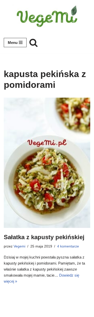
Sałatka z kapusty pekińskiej (44, 237)
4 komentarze (68, 246)
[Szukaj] (33, 42)
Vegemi (19, 246)
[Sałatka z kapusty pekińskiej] (47, 163)
